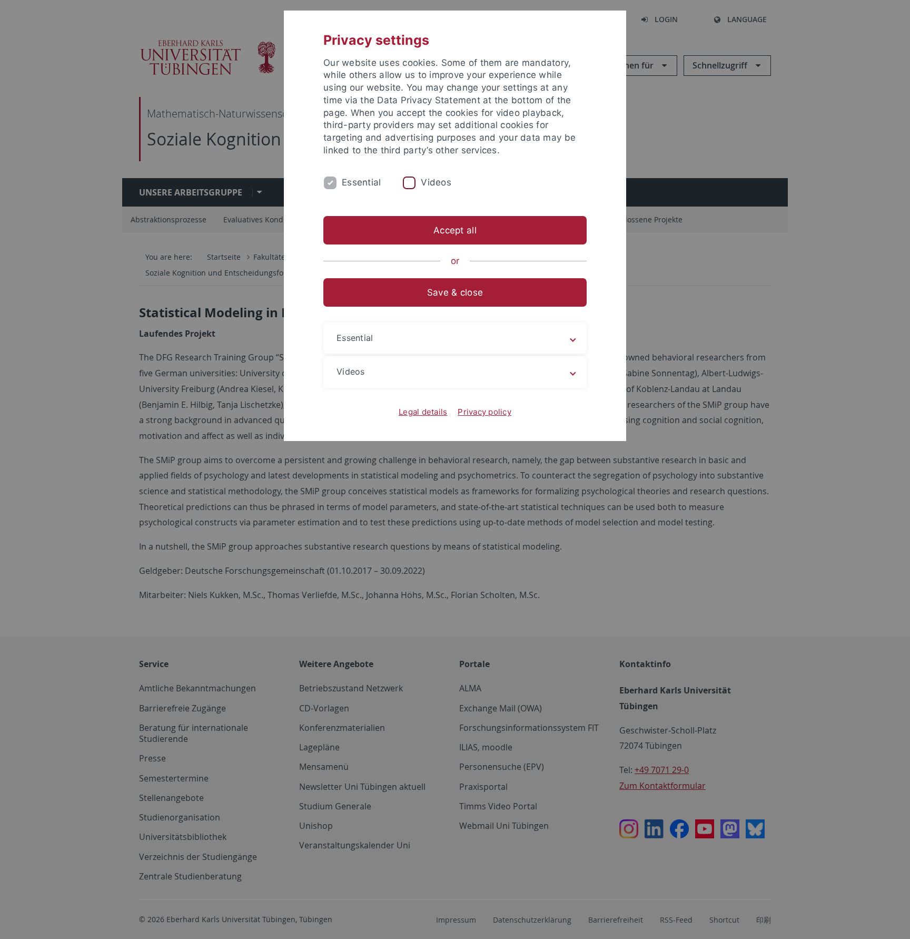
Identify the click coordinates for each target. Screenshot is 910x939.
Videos (436, 182)
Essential (361, 182)
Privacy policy (484, 412)
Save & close (455, 292)
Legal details (423, 412)
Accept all (455, 230)
